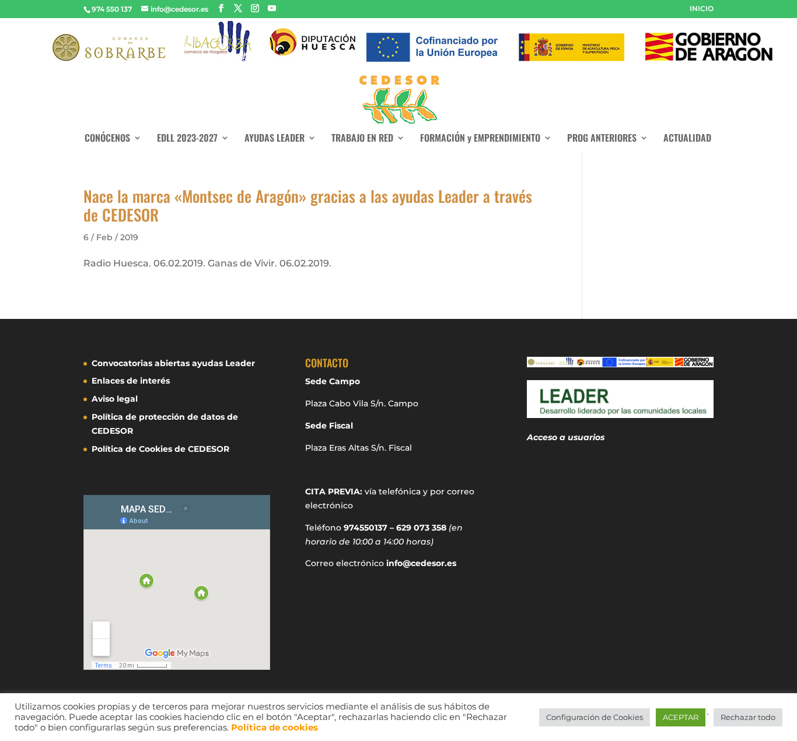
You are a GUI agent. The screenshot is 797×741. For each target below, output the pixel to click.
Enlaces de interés (131, 380)
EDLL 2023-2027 (187, 139)
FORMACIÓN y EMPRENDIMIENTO (480, 139)
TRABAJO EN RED (362, 139)
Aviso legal (115, 399)
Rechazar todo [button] (748, 717)
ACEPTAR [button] (680, 717)
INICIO (702, 9)
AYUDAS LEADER (274, 139)
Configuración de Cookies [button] (594, 717)
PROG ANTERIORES (602, 139)
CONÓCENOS (107, 139)
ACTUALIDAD (687, 139)
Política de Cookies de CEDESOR (160, 449)
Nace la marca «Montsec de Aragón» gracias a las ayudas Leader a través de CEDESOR (307, 205)
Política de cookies (274, 727)
